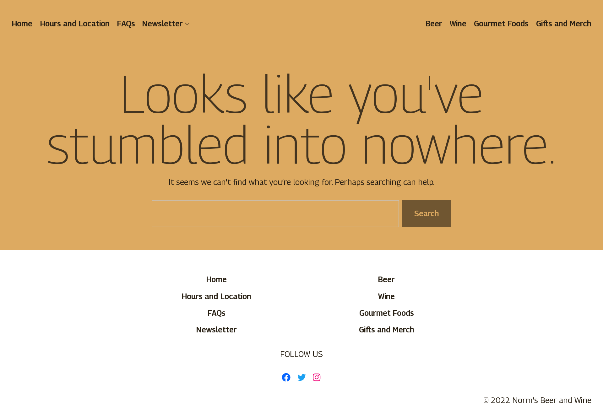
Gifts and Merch (563, 23)
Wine (458, 23)
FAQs (126, 23)
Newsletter (162, 23)
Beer (434, 23)
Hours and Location (75, 23)
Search (426, 213)
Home (22, 23)
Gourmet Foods (501, 23)
